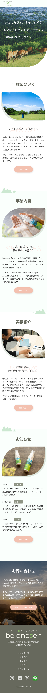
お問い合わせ (23, 669)
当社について (23, 652)
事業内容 (23, 656)
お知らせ (23, 665)
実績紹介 (23, 661)
